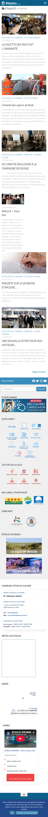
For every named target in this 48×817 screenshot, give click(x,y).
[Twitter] (37, 380)
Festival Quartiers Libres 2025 (17, 771)
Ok (12, 813)
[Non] (45, 808)
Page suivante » (39, 372)
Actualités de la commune (12, 38)
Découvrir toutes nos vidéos (20, 779)
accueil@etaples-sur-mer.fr (17, 615)
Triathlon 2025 (11, 766)
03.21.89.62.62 (13, 613)
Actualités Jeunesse (32, 38)
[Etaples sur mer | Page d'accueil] (14, 3)
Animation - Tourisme (32, 155)
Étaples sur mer (31, 98)
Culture (5, 158)
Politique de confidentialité (27, 813)
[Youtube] (44, 380)
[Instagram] (41, 380)
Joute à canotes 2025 (14, 761)
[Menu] (45, 3)
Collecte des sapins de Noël (18, 105)
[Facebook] (33, 380)
